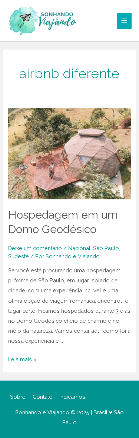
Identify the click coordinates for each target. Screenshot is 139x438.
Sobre (18, 397)
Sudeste (18, 256)
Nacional (79, 248)
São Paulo (106, 248)
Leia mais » (22, 359)
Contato (43, 397)
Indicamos (72, 397)
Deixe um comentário (35, 248)
